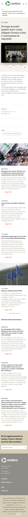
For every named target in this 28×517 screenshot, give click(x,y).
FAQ (2, 487)
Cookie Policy (18, 505)
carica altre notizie (14, 313)
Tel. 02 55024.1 (5, 471)
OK (18, 514)
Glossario (4, 491)
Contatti (4, 479)
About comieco (6, 482)
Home (2, 9)
